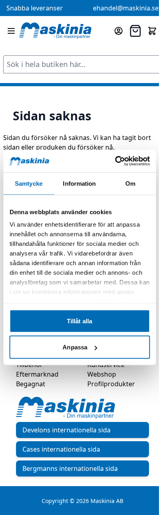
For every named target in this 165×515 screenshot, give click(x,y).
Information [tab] (79, 183)
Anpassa (74, 347)
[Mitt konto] (118, 30)
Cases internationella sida (61, 449)
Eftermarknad (37, 374)
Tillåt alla (79, 320)
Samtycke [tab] (28, 183)
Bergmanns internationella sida (70, 468)
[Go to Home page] (55, 30)
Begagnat (30, 383)
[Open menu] (11, 31)
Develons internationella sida (66, 430)
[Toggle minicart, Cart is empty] (152, 30)
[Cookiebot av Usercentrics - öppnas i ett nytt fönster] (115, 161)
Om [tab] (130, 183)
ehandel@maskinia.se (126, 8)
